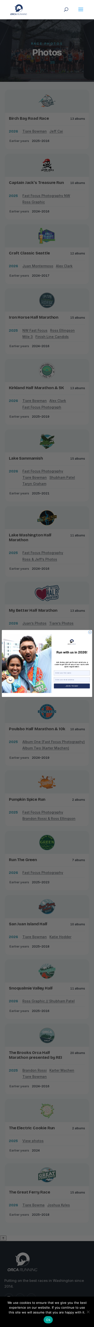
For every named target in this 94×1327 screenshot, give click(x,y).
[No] (88, 1311)
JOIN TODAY (72, 686)
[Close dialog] (89, 632)
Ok (48, 1320)
